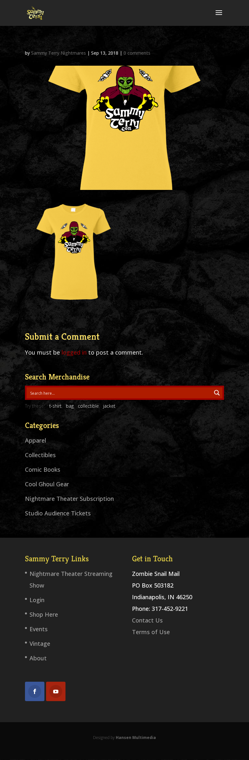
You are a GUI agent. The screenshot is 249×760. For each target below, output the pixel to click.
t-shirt (55, 406)
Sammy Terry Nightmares (58, 53)
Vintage (40, 643)
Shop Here (44, 614)
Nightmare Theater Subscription (69, 498)
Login (37, 600)
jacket (109, 406)
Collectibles (40, 455)
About (38, 658)
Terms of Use (151, 632)
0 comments (137, 53)
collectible (88, 406)
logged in (74, 352)
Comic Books (42, 469)
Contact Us (147, 620)
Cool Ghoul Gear (47, 484)
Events (39, 629)
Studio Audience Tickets (58, 513)
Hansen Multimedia (136, 737)
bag (70, 406)
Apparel (35, 440)
